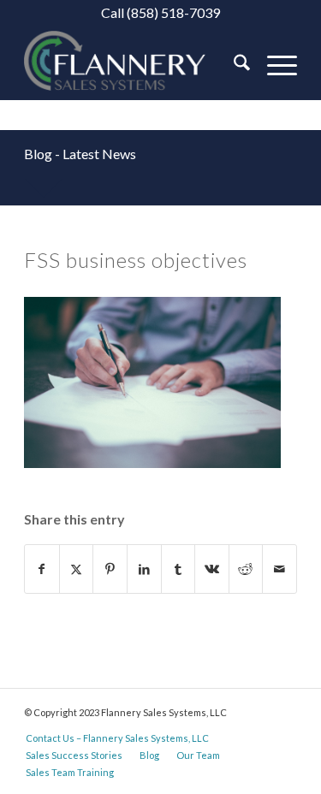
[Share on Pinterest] (110, 569)
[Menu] (273, 65)
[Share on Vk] (212, 569)
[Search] (233, 65)
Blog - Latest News (80, 153)
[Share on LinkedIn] (144, 569)
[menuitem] (233, 65)
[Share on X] (76, 569)
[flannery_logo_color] (133, 65)
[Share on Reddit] (246, 569)
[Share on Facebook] (42, 569)
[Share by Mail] (279, 569)
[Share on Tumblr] (178, 569)
